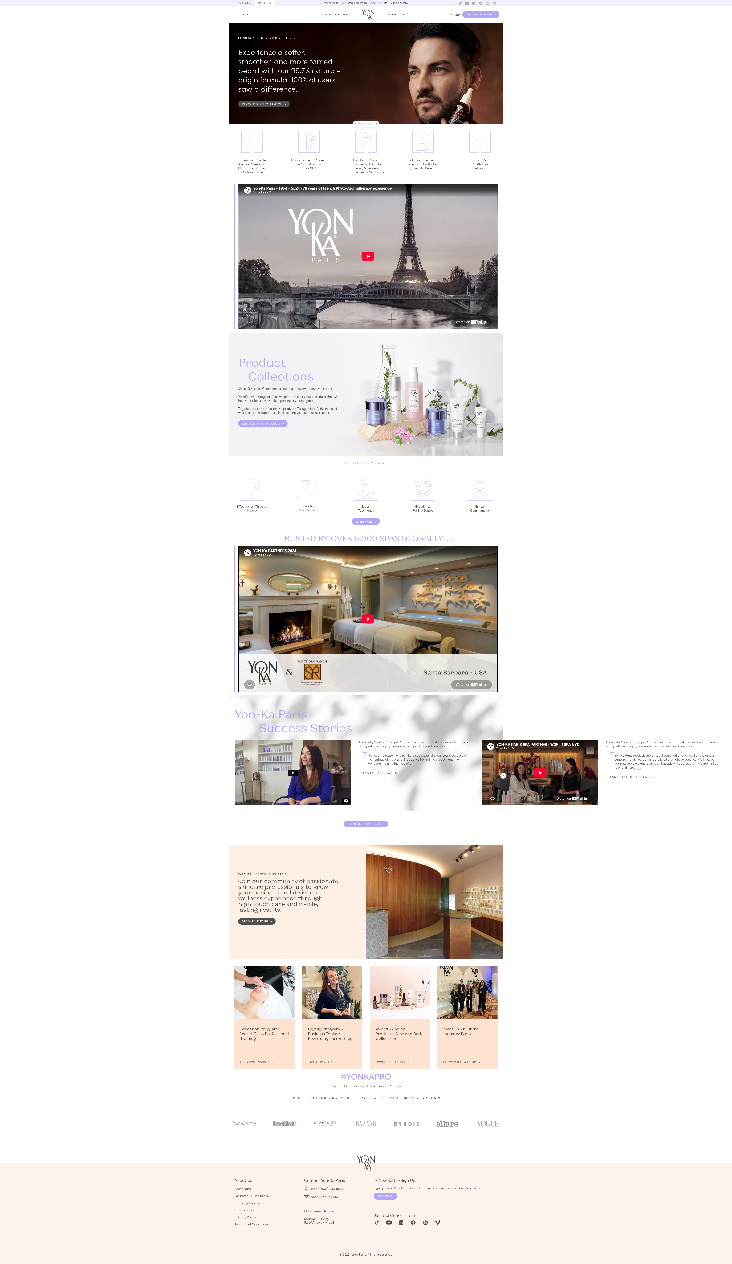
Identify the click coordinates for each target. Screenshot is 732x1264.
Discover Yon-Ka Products (261, 423)
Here (405, 3)
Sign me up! (385, 1196)
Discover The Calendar (459, 1062)
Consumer (243, 3)
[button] (355, 124)
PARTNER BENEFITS (320, 1062)
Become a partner (255, 921)
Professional (264, 3)
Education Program (254, 1062)
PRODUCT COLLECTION (390, 1062)
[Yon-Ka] (368, 14)
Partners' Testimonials (364, 824)
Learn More (364, 521)
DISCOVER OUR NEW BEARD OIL (262, 104)
